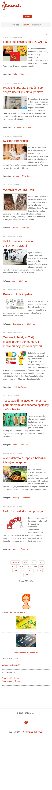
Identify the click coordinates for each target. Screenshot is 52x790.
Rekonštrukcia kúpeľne (17, 294)
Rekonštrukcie (18, 324)
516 (34, 562)
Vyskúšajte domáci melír (18, 189)
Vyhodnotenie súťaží (10, 665)
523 (15, 570)
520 (29, 566)
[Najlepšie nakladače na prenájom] (15, 523)
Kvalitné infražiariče (15, 140)
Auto (14, 281)
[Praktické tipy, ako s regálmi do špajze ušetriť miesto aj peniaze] (15, 102)
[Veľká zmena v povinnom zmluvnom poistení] (15, 257)
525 (31, 570)
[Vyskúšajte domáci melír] (15, 202)
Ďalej (39, 570)
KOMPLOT (38, 732)
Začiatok (15, 562)
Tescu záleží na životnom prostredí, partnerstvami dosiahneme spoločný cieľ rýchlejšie (26, 405)
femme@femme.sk (18, 612)
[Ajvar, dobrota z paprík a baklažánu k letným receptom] (15, 474)
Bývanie (15, 176)
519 (21, 566)
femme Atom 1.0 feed (11, 681)
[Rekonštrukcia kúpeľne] (15, 304)
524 (23, 570)
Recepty (15, 498)
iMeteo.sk (34, 652)
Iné (13, 387)
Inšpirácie (16, 127)
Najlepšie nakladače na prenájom (24, 511)
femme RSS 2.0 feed (10, 678)
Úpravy (15, 228)
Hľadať (27, 16)
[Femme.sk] (14, 5)
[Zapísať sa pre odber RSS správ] (47, 34)
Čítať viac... (25, 74)
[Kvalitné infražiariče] (15, 152)
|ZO (31, 732)
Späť (26, 562)
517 (41, 562)
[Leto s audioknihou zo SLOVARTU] (15, 53)
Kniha (14, 74)
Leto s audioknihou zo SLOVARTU (25, 41)
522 (41, 566)
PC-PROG (26, 732)
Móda (14, 444)
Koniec (27, 575)
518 (13, 566)
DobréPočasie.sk (21, 652)
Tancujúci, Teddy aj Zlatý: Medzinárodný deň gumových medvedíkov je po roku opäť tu (22, 342)
